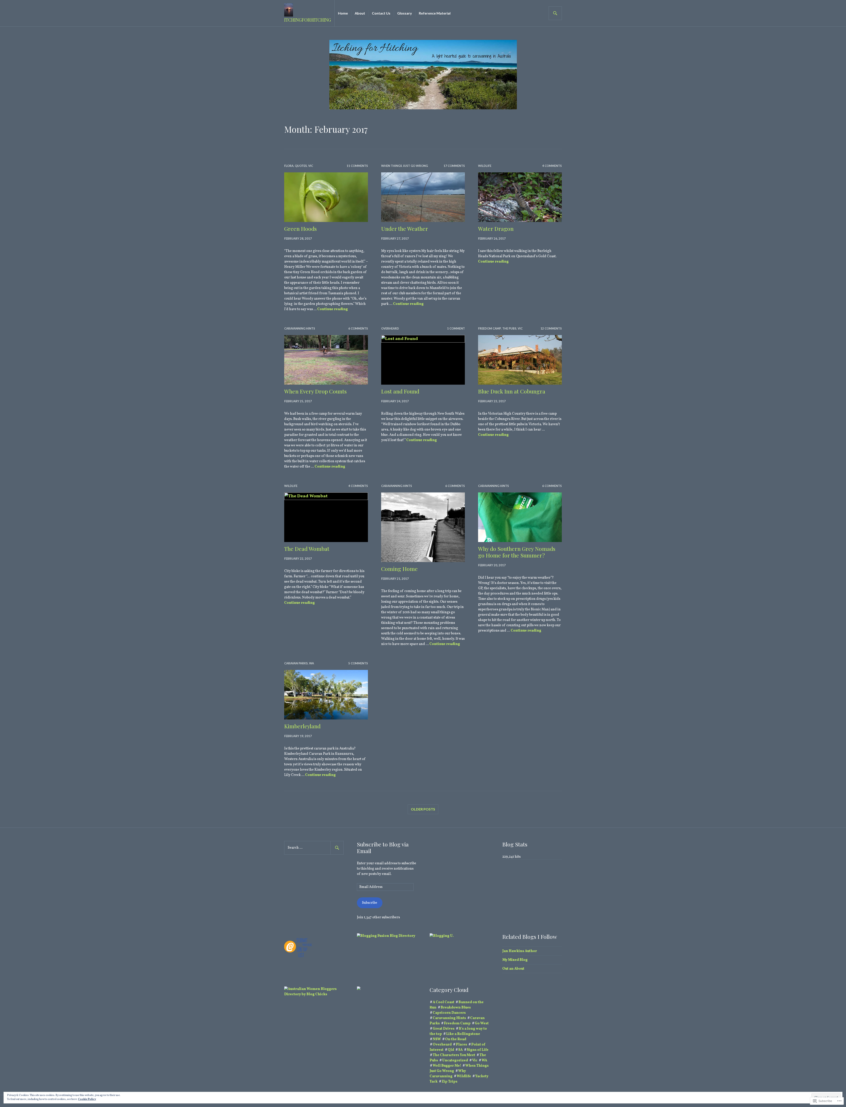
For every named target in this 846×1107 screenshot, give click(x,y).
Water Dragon (496, 228)
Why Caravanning (448, 1074)
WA (311, 663)
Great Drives (444, 1028)
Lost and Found (400, 391)
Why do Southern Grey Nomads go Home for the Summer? (516, 552)
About (360, 13)
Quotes (301, 166)
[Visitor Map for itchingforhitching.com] (358, 989)
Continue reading (332, 309)
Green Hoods (300, 228)
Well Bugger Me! (447, 1065)
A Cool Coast (443, 1002)
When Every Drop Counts (315, 391)
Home (343, 13)
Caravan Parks (296, 663)
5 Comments (358, 663)
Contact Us (381, 13)
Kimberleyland (302, 726)
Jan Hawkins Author (519, 951)
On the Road (455, 1039)
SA (460, 1049)
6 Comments (358, 328)
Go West (482, 1023)
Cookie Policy (87, 1099)
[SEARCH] (555, 13)
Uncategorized (455, 1060)
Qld (451, 1049)
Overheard (390, 328)
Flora (288, 166)
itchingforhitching (307, 20)
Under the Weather (404, 228)
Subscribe (369, 902)
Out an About (513, 968)
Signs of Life (477, 1049)
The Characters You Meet (454, 1055)
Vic (310, 166)
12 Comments (551, 328)
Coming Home (399, 568)
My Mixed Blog (515, 960)
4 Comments (552, 166)
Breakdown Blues (456, 1007)
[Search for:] (314, 847)
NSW (437, 1039)
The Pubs (509, 328)
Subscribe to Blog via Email (383, 847)
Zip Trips (449, 1081)
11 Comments (357, 166)
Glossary (404, 13)
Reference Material (435, 13)
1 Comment (456, 328)
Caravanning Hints (299, 328)
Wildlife (484, 166)
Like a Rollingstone (463, 1034)
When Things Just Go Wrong (404, 166)
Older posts (423, 809)
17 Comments (454, 166)
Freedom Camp (489, 328)
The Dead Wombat (306, 548)
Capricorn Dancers (449, 1012)
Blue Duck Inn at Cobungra (511, 391)
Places (461, 1044)
